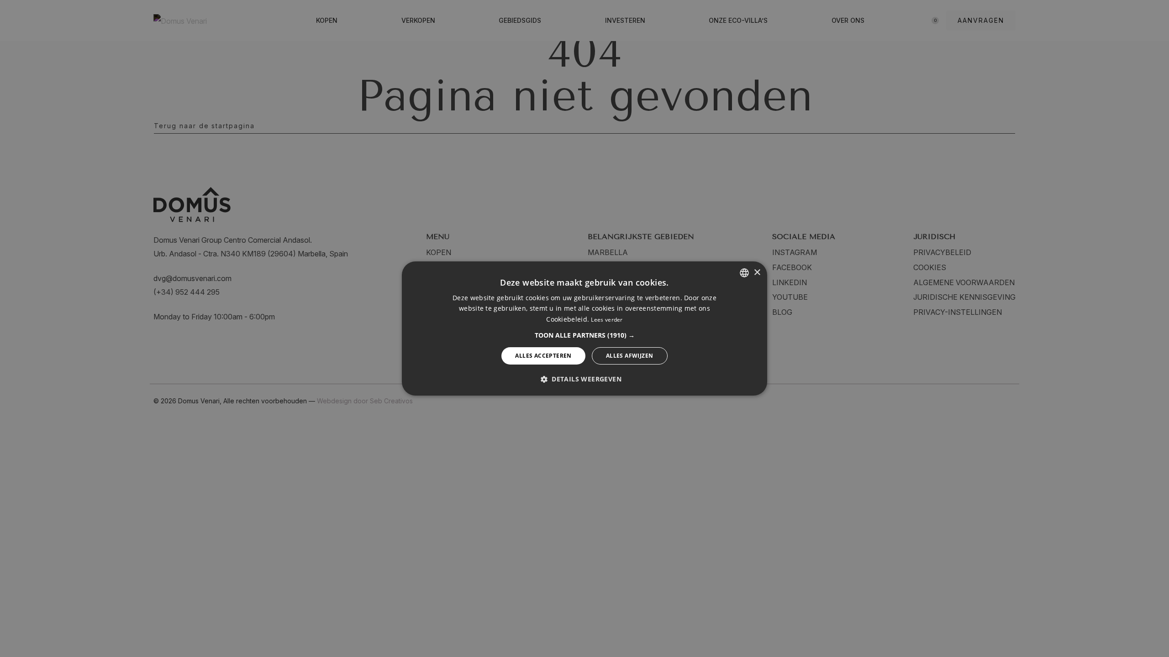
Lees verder (606, 319)
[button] (585, 335)
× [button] (756, 272)
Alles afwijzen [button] (629, 356)
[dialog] (584, 328)
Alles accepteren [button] (543, 356)
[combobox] (744, 272)
